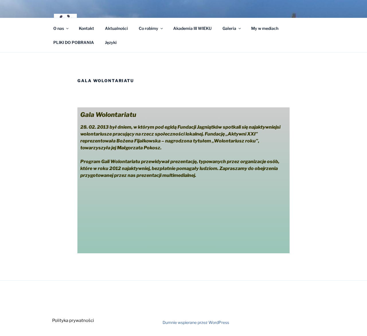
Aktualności (116, 28)
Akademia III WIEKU (192, 28)
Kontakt (86, 28)
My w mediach (264, 28)
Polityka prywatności (73, 320)
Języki (111, 42)
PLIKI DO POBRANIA (73, 42)
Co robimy (148, 28)
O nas (58, 28)
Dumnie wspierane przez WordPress (196, 322)
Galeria (229, 28)
